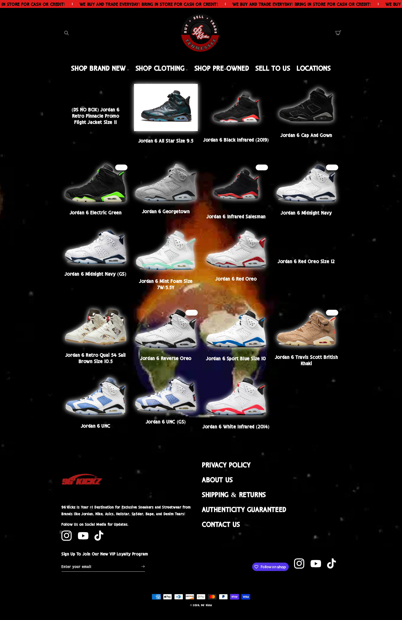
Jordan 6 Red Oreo (236, 278)
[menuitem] (100, 67)
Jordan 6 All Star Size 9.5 (166, 140)
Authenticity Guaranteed (244, 509)
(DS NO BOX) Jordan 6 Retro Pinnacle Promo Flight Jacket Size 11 (96, 115)
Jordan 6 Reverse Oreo (165, 358)
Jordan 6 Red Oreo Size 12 (306, 261)
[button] (66, 33)
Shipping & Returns (234, 494)
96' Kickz (206, 605)
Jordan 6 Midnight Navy (306, 212)
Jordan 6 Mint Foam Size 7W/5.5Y (166, 284)
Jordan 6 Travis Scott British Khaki (306, 360)
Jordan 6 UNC (95, 425)
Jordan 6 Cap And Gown (306, 135)
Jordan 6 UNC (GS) (166, 421)
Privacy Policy (226, 464)
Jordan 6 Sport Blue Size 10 (236, 358)
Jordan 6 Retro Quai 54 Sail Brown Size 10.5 (95, 358)
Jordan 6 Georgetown (166, 211)
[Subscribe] (143, 566)
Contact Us (221, 524)
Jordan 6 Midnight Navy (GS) (95, 273)
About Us (217, 479)
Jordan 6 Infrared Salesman (236, 216)
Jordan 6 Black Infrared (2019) (236, 139)
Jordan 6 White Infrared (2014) (236, 426)
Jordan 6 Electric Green (96, 212)
